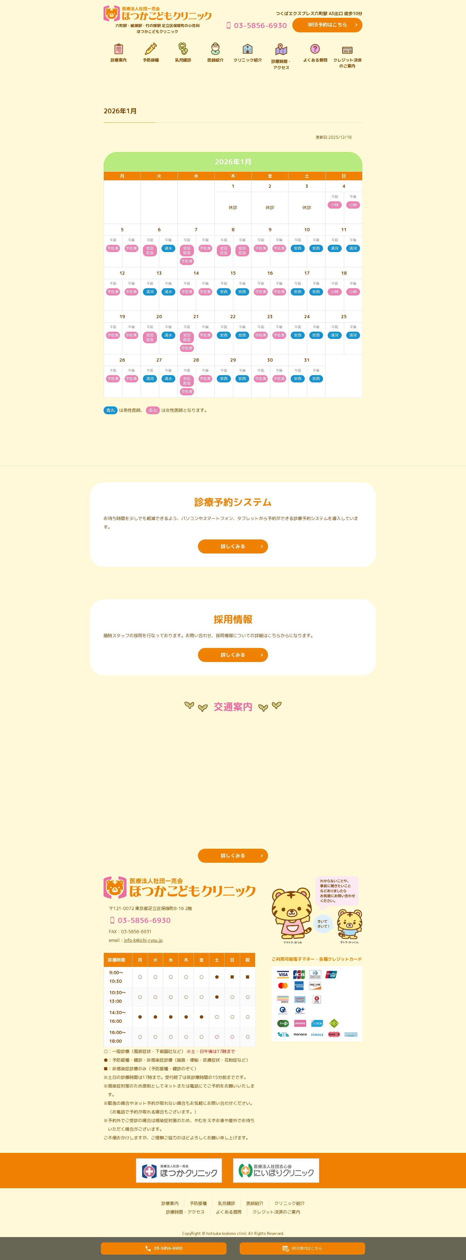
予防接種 (198, 1203)
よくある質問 (229, 1212)
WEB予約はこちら (327, 24)
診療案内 (170, 1203)
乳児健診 (226, 1203)
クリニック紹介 (290, 1203)
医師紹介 (254, 1203)
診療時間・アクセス (185, 1212)
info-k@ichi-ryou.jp (143, 940)
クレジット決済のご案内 (276, 1212)
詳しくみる (233, 546)
